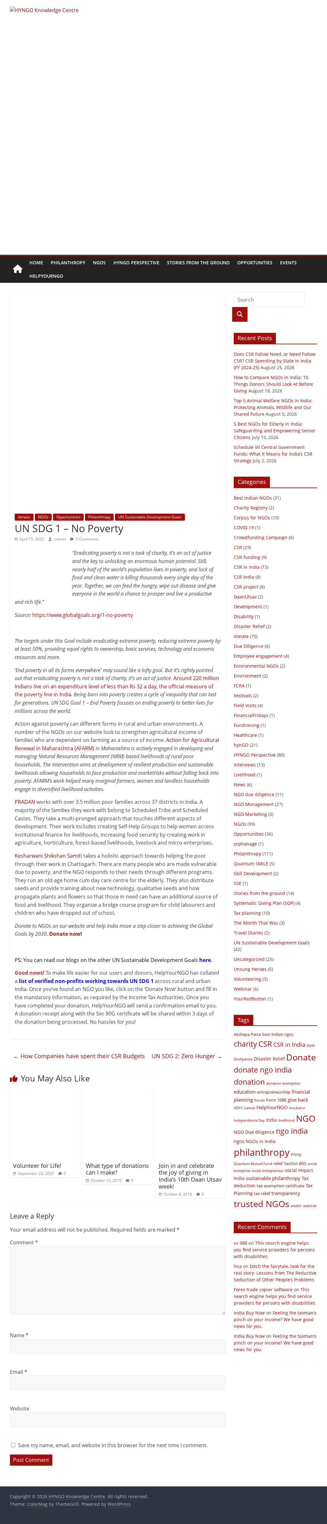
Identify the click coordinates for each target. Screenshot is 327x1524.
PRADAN (25, 801)
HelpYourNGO (46, 276)
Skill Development (253, 873)
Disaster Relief (249, 626)
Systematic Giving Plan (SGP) (264, 903)
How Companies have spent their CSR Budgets (79, 1056)
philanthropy (262, 1152)
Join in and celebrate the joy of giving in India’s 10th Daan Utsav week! (190, 1176)
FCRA (239, 686)
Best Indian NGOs (253, 498)
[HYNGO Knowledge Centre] (18, 269)
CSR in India (247, 567)
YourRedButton (250, 999)
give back (298, 1099)
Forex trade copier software (263, 1289)
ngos (239, 1141)
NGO (306, 1118)
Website (19, 1408)
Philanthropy (68, 263)
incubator (297, 1108)
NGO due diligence (254, 794)
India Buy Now (249, 1313)
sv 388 (240, 1243)
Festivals (243, 695)
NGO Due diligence (254, 1132)
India (271, 1120)
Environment (247, 676)
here (205, 959)
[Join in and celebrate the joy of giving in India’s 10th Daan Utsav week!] (191, 1092)
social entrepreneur (268, 1171)
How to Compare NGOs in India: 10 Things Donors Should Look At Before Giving (273, 384)
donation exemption (283, 1083)
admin (61, 539)
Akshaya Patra (247, 1034)
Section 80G (295, 1163)
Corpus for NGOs (252, 518)
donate (24, 517)
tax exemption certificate (280, 1186)
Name (19, 1335)
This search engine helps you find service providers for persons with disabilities (274, 1249)
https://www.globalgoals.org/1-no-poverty (82, 615)
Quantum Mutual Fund (253, 1163)
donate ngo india (263, 1070)
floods (259, 1100)
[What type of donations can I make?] (118, 1092)
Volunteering (247, 979)
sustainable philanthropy (273, 1178)
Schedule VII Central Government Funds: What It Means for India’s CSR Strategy (273, 454)
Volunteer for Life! (37, 1165)
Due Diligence (248, 646)
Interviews (245, 765)
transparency (285, 1193)
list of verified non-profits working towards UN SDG (85, 981)
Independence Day (249, 1120)
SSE (237, 883)
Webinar (243, 989)
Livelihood (244, 775)
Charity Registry (251, 508)
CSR (238, 547)
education (244, 1091)
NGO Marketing (250, 814)
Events (288, 263)
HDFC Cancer (244, 1108)
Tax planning (247, 913)
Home (36, 263)
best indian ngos (277, 1034)
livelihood (286, 1120)
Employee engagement (258, 656)
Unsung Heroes (250, 969)
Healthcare (245, 735)
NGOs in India (261, 1141)
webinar (309, 1206)
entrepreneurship (273, 1092)
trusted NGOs (261, 1204)
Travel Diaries (248, 933)
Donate (301, 1057)
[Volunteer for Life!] (45, 1092)
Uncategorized (249, 959)
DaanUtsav (245, 597)
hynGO (241, 745)
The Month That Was (256, 923)
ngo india (292, 1131)
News (240, 784)
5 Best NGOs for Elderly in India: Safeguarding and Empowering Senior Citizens (274, 430)
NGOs (99, 263)
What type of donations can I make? (117, 1169)
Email (18, 1371)
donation (249, 1082)
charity (245, 1044)
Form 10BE (276, 1100)
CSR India (244, 577)
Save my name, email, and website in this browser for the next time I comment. (113, 1445)
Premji (296, 1154)
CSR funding (247, 557)
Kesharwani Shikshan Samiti (48, 855)
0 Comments (87, 539)
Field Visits (245, 705)
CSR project (246, 587)
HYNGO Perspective (136, 263)
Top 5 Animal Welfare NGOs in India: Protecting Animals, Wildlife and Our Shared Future (273, 407)
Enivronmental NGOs (256, 666)
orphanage (245, 844)
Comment (24, 1242)
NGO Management (254, 804)
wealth (296, 1206)
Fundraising (246, 725)
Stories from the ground (198, 263)
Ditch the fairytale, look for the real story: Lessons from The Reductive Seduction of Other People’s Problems (275, 1273)
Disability (244, 616)
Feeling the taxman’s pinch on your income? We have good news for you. (275, 1319)
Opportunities (254, 263)
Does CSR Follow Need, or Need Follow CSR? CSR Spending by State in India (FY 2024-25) (275, 360)
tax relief (262, 1193)
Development (248, 607)
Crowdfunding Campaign (260, 537)
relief (278, 1163)
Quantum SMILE (251, 864)
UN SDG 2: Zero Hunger (187, 1056)
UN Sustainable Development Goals (150, 517)
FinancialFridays (251, 715)
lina (238, 1266)
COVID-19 (244, 527)
